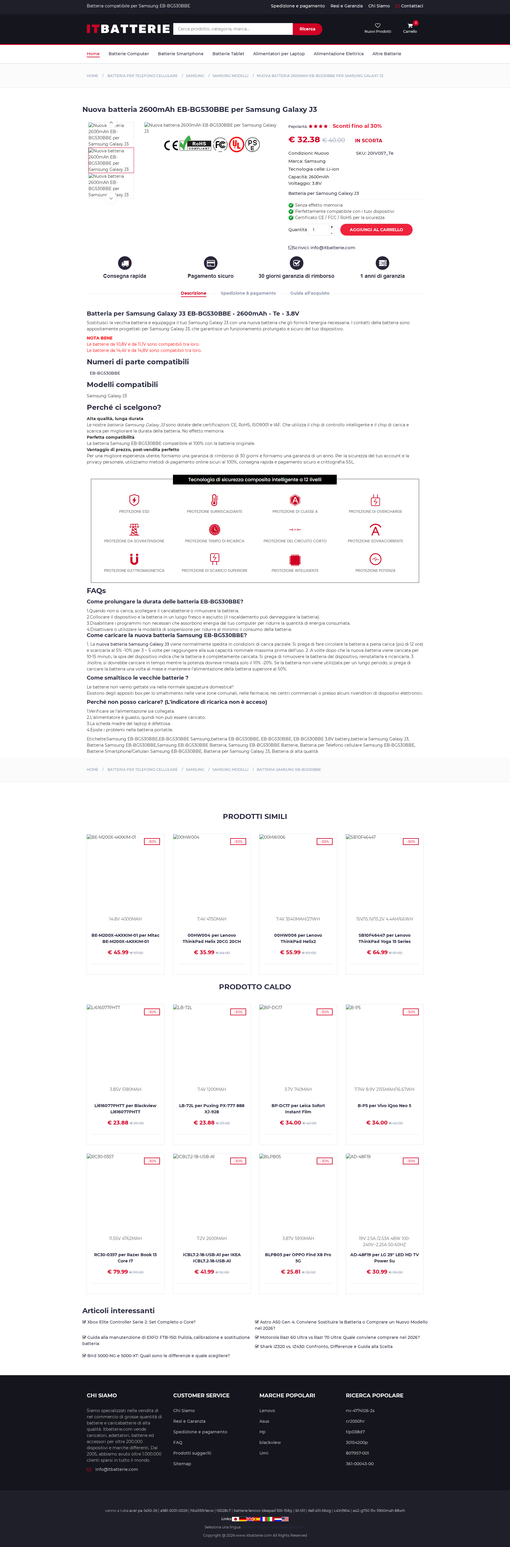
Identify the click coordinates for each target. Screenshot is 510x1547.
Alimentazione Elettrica (339, 53)
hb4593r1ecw (202, 1510)
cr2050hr (355, 1421)
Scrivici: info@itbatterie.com (324, 247)
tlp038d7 (355, 1432)
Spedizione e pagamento (298, 6)
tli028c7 (224, 1510)
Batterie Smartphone (181, 53)
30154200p (357, 1442)
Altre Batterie (386, 53)
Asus (264, 1421)
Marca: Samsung (307, 161)
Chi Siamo (379, 6)
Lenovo (267, 1410)
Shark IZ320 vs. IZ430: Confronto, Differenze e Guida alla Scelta (326, 1346)
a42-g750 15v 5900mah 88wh (379, 1510)
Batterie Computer (129, 53)
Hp (262, 1432)
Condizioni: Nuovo (308, 153)
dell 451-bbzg (319, 1510)
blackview (270, 1442)
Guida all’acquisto (309, 293)
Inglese (264, 1527)
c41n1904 (342, 1510)
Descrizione (193, 293)
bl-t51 (300, 1510)
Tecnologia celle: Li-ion (313, 169)
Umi (263, 1453)
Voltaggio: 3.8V (305, 183)
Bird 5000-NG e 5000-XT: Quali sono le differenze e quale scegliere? (158, 1355)
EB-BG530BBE (105, 373)
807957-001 (357, 1453)
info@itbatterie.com (116, 1469)
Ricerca (308, 29)
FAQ (177, 1442)
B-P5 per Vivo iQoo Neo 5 (384, 1105)
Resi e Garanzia (347, 6)
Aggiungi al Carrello (376, 229)
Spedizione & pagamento (248, 293)
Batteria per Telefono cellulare (142, 76)
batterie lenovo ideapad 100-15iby (263, 1510)
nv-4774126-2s (360, 1410)
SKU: (374, 153)
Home (93, 53)
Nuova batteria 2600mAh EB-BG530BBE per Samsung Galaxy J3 (320, 76)
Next (111, 198)
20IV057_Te (380, 153)
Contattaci (412, 6)
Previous (111, 122)
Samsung (195, 76)
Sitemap (182, 1463)
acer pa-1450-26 (143, 1510)
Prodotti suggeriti (192, 1453)
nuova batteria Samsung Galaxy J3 (132, 644)
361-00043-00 (360, 1463)
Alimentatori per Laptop (279, 53)
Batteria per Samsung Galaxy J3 (323, 193)
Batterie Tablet (228, 53)
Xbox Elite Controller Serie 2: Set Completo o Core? (141, 1322)
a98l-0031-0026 (173, 1510)
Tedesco (249, 1527)
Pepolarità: (298, 126)
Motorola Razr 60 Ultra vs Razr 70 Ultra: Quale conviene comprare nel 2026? (340, 1337)
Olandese (279, 1527)
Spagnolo (297, 1527)
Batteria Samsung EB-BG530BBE (289, 769)
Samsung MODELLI (230, 76)
